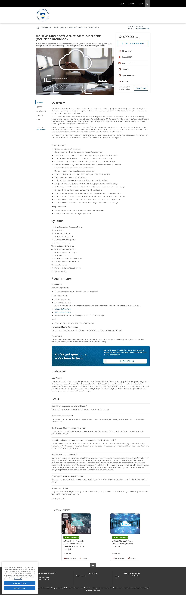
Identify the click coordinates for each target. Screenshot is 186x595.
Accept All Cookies (19, 583)
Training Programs (46, 27)
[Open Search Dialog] (147, 3)
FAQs (38, 119)
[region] (20, 578)
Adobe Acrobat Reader (63, 312)
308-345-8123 (40, 130)
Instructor (40, 115)
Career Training (80, 576)
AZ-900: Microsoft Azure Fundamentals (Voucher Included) (122, 544)
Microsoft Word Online (63, 309)
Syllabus (39, 107)
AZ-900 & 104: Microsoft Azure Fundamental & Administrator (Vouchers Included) (73, 545)
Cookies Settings (19, 588)
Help (116, 578)
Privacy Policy (96, 590)
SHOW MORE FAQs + (59, 499)
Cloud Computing (59, 27)
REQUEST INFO (141, 88)
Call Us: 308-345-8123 (133, 43)
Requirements (41, 111)
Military (117, 576)
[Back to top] (93, 573)
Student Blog (135, 576)
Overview (40, 102)
